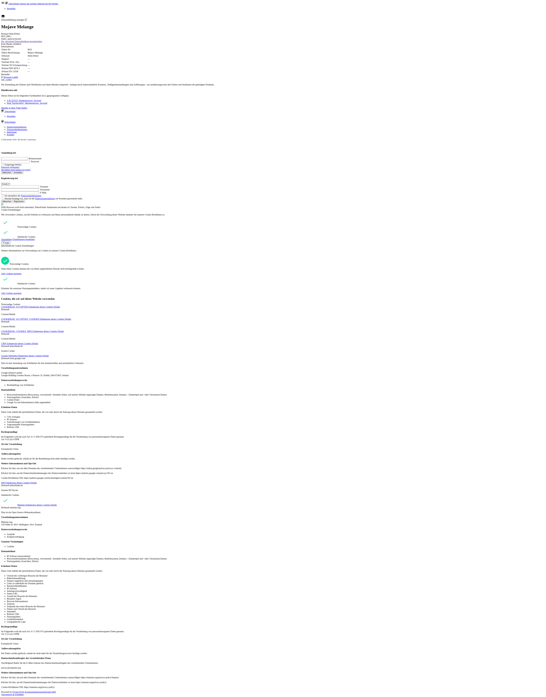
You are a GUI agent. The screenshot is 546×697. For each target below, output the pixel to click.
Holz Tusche (27, 103)
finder (10, 111)
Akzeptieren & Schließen (12, 694)
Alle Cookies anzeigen (11, 273)
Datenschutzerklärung (16, 127)
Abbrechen (6, 173)
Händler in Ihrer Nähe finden (14, 108)
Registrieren (19, 201)
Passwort (35, 161)
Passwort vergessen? (10, 167)
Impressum (12, 132)
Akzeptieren (6, 239)
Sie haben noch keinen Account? (16, 170)
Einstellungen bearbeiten (24, 239)
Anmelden (18, 173)
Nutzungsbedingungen (17, 129)
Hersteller (11, 8)
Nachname (45, 189)
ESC (7, 243)
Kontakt (10, 134)
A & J (24, 100)
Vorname (44, 186)
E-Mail (43, 192)
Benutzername (35, 158)
